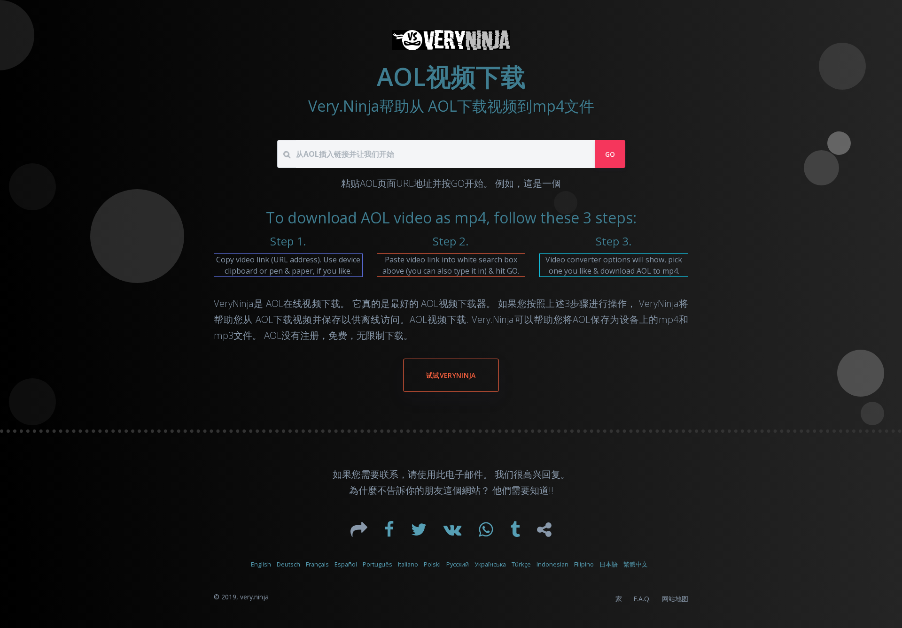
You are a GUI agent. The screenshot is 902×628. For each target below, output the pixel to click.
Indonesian (552, 564)
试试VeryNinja (451, 375)
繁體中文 (635, 564)
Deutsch (288, 564)
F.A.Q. (642, 598)
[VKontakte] (453, 533)
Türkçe (521, 564)
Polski (432, 564)
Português (377, 564)
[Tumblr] (516, 533)
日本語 (608, 564)
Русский (457, 564)
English (261, 564)
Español (345, 564)
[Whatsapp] (487, 533)
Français (317, 564)
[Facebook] (390, 533)
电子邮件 (464, 474)
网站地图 (675, 598)
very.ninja (254, 596)
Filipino (584, 564)
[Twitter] (420, 533)
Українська (490, 564)
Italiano (408, 564)
